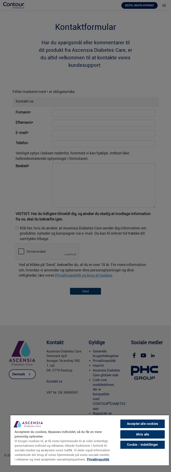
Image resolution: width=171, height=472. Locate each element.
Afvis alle (142, 434)
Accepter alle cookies (142, 424)
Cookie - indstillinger (142, 445)
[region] (89, 440)
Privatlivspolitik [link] (98, 459)
